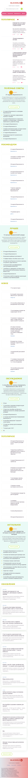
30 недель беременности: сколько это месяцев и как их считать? (13, 551)
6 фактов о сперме (8, 570)
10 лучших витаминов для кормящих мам (14, 554)
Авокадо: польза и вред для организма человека (13, 742)
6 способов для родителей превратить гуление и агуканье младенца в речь (13, 577)
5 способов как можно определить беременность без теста (14, 385)
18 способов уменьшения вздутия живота (17, 368)
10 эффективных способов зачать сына (13, 258)
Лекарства (12, 297)
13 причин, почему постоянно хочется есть (16, 486)
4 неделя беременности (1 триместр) (17, 461)
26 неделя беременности (10, 138)
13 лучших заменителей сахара (14, 235)
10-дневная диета (15, 211)
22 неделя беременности (17, 149)
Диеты (23, 13)
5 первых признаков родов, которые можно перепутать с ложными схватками (14, 129)
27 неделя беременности (10, 132)
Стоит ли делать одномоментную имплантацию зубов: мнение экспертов (13, 634)
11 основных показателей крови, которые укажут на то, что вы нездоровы (17, 360)
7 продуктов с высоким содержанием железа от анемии (13, 115)
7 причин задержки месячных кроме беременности (15, 189)
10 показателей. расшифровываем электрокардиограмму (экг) (12, 265)
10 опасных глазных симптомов (11, 560)
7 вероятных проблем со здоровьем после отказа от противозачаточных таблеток (17, 452)
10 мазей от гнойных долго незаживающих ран (17, 157)
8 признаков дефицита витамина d (12, 256)
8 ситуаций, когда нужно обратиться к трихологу (16, 294)
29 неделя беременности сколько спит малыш (17, 172)
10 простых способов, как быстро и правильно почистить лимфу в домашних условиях (14, 411)
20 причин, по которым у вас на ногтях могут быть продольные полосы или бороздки (17, 470)
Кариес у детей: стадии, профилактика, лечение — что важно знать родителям (13, 665)
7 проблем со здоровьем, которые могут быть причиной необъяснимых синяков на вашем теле (14, 270)
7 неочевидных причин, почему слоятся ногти (16, 478)
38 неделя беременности (17, 517)
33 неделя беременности (10, 126)
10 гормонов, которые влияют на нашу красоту (19, 71)
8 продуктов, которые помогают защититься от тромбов (17, 343)
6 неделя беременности (9, 273)
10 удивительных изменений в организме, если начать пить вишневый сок (14, 557)
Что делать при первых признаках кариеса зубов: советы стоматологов (13, 608)
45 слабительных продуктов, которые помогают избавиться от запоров (14, 533)
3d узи (5, 403)
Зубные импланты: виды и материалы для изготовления (13, 692)
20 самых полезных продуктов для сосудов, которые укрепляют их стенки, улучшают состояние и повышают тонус (16, 330)
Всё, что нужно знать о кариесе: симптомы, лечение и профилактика (12, 622)
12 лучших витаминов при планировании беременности (13, 417)
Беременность (17, 13)
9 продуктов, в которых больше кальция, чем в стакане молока (19, 24)
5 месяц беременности (16, 510)
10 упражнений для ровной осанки (17, 352)
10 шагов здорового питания (18, 39)
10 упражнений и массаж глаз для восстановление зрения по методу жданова (14, 564)
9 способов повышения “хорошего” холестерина (12, 421)
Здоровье (4, 13)
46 (4, 430)
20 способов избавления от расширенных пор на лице (17, 303)
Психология (10, 13)
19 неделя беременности (17, 219)
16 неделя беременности (17, 204)
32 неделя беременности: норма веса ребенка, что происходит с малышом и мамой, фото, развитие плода (13, 120)
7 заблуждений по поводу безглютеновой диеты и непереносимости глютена (20, 54)
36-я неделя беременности (10, 124)
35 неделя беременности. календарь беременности (13, 112)
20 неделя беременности (10, 414)
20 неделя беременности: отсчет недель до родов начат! (17, 442)
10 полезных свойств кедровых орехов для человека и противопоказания (14, 276)
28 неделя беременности (17, 164)
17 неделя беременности (10, 254)
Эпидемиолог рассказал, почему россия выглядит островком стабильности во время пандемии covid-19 (13, 718)
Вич (4, 731)
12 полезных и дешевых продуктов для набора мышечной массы (13, 406)
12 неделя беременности (17, 180)
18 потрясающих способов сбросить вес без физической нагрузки (14, 567)
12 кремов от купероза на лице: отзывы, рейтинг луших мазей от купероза (17, 319)
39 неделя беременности (10, 251)
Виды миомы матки (8, 679)
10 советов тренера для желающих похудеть (12, 425)
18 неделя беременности (17, 196)
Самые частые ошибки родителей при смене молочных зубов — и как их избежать (13, 650)
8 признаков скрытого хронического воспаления (12, 135)
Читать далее (14, 107)
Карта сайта (13, 765)
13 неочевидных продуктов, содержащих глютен (17, 311)
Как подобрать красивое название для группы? (13, 705)
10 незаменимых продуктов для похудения (17, 493)
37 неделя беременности (14, 94)
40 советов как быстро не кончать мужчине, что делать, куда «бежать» (14, 261)
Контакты (19, 765)
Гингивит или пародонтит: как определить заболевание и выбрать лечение (12, 593)
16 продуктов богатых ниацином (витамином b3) (11, 573)
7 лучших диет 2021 (8, 428)
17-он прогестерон (15, 288)
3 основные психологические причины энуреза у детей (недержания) (17, 502)
